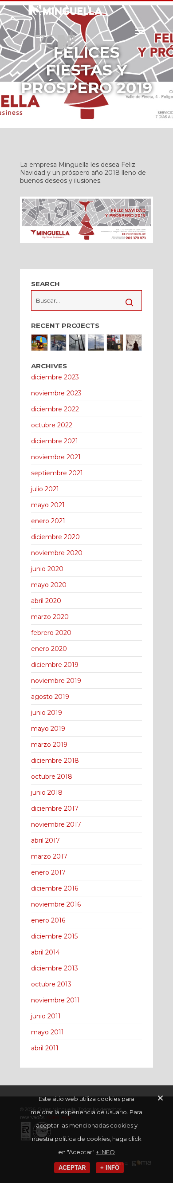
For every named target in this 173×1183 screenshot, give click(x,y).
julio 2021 (45, 489)
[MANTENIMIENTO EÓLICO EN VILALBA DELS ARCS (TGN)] (77, 342)
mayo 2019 (48, 729)
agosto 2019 (50, 697)
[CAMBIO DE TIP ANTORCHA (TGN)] (96, 342)
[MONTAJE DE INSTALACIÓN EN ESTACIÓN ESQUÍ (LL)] (58, 342)
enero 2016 (48, 920)
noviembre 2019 (56, 681)
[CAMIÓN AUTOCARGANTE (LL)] (114, 342)
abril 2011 (45, 1048)
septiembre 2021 (57, 473)
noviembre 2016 (56, 904)
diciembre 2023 (55, 377)
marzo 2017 (49, 856)
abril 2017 (45, 840)
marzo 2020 (50, 617)
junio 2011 (46, 1016)
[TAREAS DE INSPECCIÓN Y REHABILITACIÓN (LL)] (134, 342)
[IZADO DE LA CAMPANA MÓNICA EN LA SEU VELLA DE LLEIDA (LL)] (39, 342)
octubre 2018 (51, 777)
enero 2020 (49, 649)
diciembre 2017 (55, 808)
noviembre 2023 (56, 393)
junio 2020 (47, 569)
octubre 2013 (51, 984)
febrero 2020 (51, 633)
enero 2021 (48, 521)
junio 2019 (46, 713)
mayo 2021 (48, 505)
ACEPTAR (72, 1167)
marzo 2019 (49, 745)
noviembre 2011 (55, 1000)
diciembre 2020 (55, 537)
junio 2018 (47, 793)
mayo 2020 (49, 585)
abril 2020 (46, 601)
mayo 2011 (47, 1032)
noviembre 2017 (56, 824)
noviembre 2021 (56, 457)
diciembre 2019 (55, 665)
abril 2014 (45, 952)
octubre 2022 (51, 425)
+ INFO (105, 1151)
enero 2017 (48, 872)
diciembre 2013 (54, 968)
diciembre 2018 (55, 761)
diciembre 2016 (54, 888)
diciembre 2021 (54, 441)
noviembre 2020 (57, 553)
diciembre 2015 (54, 936)
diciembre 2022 (55, 409)
